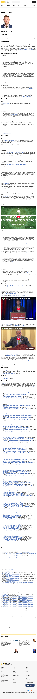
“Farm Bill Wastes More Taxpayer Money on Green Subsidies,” (13, 498)
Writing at (2, 121)
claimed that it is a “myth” (10, 355)
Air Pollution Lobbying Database (4, 681)
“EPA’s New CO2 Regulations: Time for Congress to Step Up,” (13, 490)
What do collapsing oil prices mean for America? (12, 574)
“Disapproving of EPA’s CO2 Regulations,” (10, 531)
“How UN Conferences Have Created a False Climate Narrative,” (14, 437)
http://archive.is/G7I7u (25, 597)
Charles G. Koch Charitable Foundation (26, 49)
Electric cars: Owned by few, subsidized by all (12, 578)
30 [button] (12, 261)
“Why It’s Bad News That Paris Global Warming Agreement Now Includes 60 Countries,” (18, 415)
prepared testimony (6, 183)
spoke (4, 285)
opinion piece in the (15, 152)
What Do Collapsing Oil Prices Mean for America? (12, 576)
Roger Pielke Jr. (16, 354)
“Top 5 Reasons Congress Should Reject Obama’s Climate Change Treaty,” (15, 429)
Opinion (14, 682)
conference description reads (10, 293)
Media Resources (28, 674)
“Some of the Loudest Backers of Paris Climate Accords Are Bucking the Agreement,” (17, 392)
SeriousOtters (5, 696)
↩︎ (30, 551)
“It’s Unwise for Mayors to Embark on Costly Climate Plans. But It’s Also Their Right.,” (17, 398)
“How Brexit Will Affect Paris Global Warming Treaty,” (12, 425)
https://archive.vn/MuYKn (5, 571)
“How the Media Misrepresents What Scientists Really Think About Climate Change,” (17, 485)
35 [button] (16, 293)
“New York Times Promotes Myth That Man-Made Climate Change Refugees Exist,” (17, 427)
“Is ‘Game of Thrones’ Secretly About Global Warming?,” (12, 426)
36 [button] (24, 295)
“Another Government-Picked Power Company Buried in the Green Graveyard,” (16, 506)
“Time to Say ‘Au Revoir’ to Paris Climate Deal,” (11, 407)
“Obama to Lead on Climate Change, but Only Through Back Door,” (14, 502)
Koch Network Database (4, 679)
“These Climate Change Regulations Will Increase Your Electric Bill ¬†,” (15, 421)
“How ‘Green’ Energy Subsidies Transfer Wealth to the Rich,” (13, 391)
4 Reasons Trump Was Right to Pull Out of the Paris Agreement (11, 568)
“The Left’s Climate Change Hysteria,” (9, 424)
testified (4, 232)
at (13, 114)
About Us (26, 668)
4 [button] (25, 58)
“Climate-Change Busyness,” (8, 487)
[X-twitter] (25, 2)
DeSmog (8, 2)
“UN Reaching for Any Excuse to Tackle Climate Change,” (12, 537)
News (2, 668)
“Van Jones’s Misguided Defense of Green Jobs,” (11, 539)
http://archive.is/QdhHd (5, 590)
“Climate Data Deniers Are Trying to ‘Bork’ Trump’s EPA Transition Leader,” (15, 410)
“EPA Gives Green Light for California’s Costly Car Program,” (13, 503)
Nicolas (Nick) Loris (4, 44)
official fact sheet (5, 196)
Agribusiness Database (4, 677)
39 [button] (28, 360)
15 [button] (4, 156)
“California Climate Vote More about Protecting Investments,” (13, 523)
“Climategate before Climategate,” (8, 534)
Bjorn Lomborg (9, 354)
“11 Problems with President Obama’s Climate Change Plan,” (13, 494)
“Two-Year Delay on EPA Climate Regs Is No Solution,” (12, 518)
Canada (14, 679)
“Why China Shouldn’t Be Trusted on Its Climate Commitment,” (13, 448)
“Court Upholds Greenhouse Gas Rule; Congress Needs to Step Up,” (14, 504)
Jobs (26, 678)
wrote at (27, 96)
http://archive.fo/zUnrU (11, 592)
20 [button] (15, 184)
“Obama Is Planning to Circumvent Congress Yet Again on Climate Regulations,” (16, 457)
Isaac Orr (22, 325)
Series (2, 671)
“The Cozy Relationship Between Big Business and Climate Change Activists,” (16, 452)
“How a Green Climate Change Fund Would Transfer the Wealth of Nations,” (16, 454)
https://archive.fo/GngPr (11, 565)
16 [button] (25, 164)
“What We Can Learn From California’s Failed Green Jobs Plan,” (13, 461)
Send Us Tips (27, 675)
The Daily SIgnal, (7, 121)
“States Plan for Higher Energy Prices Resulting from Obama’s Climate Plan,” (16, 473)
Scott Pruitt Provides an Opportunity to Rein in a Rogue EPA (10, 557)
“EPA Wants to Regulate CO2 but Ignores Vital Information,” (13, 505)
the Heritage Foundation (19, 44)
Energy (14, 668)
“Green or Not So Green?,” (7, 535)
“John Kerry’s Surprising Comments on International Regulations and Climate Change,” (18, 440)
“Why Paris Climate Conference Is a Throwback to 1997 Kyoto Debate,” (15, 449)
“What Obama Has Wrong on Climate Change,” (10, 481)
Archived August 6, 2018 (32, 553)
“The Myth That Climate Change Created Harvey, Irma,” (12, 397)
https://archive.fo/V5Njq (9, 554)
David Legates (16, 325)
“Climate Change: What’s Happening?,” (9, 492)
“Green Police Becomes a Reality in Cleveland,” (11, 528)
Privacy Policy (27, 679)
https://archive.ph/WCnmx (7, 575)
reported (23, 360)
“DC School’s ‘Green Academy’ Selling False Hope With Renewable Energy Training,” (17, 417)
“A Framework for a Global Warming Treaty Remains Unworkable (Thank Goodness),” (17, 443)
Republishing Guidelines (29, 672)
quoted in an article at (10, 57)
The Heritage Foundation (7, 370)
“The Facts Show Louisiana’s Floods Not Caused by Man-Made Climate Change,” (16, 419)
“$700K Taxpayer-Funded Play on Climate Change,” (11, 524)
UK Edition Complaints (29, 682)
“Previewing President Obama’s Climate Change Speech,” (12, 497)
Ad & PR (14, 671)
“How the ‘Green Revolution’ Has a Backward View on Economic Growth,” (15, 435)
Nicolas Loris (4, 550)
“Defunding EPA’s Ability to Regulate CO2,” (10, 517)
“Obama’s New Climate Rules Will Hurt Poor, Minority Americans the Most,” (15, 459)
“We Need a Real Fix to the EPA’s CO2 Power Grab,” (11, 516)
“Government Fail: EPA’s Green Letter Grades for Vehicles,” (13, 527)
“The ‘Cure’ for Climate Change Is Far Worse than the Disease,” (13, 484)
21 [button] (29, 188)
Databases (3, 9)
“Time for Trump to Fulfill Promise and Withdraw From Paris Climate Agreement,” (17, 403)
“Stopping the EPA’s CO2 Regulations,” (9, 530)
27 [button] (26, 243)
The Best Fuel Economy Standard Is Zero (8, 570)
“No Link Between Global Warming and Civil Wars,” (11, 526)
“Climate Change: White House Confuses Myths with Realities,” (13, 493)
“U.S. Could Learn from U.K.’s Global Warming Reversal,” (12, 525)
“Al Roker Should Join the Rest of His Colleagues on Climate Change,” (15, 513)
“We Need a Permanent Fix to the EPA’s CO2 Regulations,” (13, 515)
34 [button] (7, 286)
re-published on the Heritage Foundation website (16, 164)
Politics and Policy (16, 675)
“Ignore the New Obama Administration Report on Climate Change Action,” (15, 479)
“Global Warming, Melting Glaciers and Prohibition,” (11, 536)
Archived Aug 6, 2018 (31, 557)
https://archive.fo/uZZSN (26, 550)
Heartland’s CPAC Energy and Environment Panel (9, 617)
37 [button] (24, 325)
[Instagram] (31, 690)
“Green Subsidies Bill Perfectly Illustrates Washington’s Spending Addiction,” (16, 431)
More (25, 5)
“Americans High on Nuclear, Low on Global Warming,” (12, 538)
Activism (14, 678)
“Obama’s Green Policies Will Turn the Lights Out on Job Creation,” (14, 512)
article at (7, 68)
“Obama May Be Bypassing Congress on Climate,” (11, 476)
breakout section (9, 324)
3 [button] (17, 50)
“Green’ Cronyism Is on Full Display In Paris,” (10, 442)
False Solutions (15, 676)
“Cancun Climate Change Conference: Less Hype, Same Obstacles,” (14, 520)
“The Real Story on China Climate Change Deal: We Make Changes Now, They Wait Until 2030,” (19, 468)
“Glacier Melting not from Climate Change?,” (10, 529)
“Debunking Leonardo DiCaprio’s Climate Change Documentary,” (14, 413)
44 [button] (33, 386)
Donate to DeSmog (28, 676)
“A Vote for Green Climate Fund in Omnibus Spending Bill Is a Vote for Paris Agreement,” (18, 438)
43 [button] (32, 386)
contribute (4, 383)
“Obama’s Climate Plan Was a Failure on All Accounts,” (12, 396)
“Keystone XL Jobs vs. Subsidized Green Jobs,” (11, 491)
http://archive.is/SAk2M (9, 579)
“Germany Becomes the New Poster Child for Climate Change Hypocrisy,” (15, 394)
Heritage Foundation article (9, 140)
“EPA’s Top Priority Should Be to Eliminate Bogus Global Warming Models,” (15, 408)
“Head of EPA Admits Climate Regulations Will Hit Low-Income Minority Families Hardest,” (18, 462)
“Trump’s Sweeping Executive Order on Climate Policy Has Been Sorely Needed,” (16, 405)
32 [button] (27, 272)
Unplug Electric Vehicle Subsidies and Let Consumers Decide (14, 608)
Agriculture (15, 674)
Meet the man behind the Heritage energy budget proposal (14, 553)
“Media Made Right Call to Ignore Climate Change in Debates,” (13, 414)
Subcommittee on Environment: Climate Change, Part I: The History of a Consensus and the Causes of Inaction (18, 596)
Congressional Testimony (9, 585)
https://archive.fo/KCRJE (19, 567)
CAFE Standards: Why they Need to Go (16, 295)
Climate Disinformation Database (11, 9)
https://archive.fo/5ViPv (9, 569)
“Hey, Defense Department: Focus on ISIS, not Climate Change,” (14, 470)
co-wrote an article (6, 103)
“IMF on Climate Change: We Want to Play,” (10, 540)
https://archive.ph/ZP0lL (5, 577)
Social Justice (15, 672)
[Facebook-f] (24, 2)
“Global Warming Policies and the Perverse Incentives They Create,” (14, 519)
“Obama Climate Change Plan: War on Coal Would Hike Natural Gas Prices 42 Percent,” (17, 495)
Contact (26, 671)
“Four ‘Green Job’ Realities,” (7, 509)
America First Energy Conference (20, 285)
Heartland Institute (10, 285)
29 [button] (26, 252)
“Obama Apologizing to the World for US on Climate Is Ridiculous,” (14, 451)
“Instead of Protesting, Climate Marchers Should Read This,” (13, 475)
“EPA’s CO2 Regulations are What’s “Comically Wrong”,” (12, 508)
